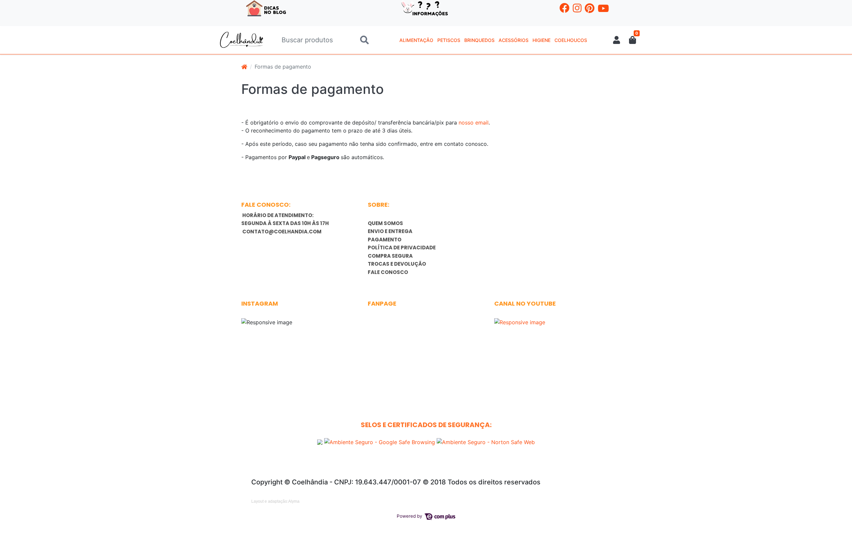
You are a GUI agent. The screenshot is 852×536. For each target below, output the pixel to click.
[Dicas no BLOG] (266, 7)
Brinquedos (479, 40)
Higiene (541, 40)
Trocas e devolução (397, 263)
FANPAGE (382, 303)
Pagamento (384, 239)
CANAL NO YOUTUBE (525, 303)
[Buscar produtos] (364, 40)
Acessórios (514, 40)
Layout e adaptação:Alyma (275, 501)
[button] (616, 40)
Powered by (410, 516)
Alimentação (416, 40)
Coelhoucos (570, 40)
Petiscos (448, 40)
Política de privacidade (402, 247)
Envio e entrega (390, 231)
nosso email (474, 122)
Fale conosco (388, 272)
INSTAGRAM (259, 303)
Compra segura (390, 255)
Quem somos (385, 223)
